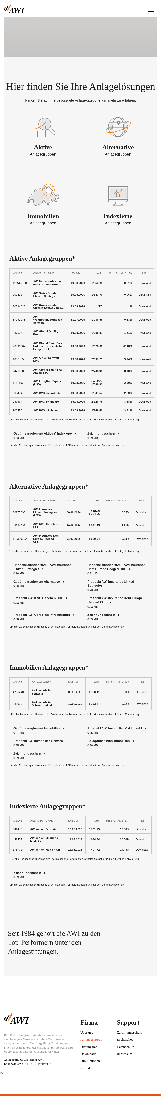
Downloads (88, 1054)
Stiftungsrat (88, 1047)
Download (145, 282)
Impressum (124, 1054)
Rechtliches (125, 1039)
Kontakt (86, 1068)
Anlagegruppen (91, 1039)
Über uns (86, 1032)
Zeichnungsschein (129, 1032)
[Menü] (151, 10)
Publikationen (90, 1061)
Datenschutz (125, 1047)
